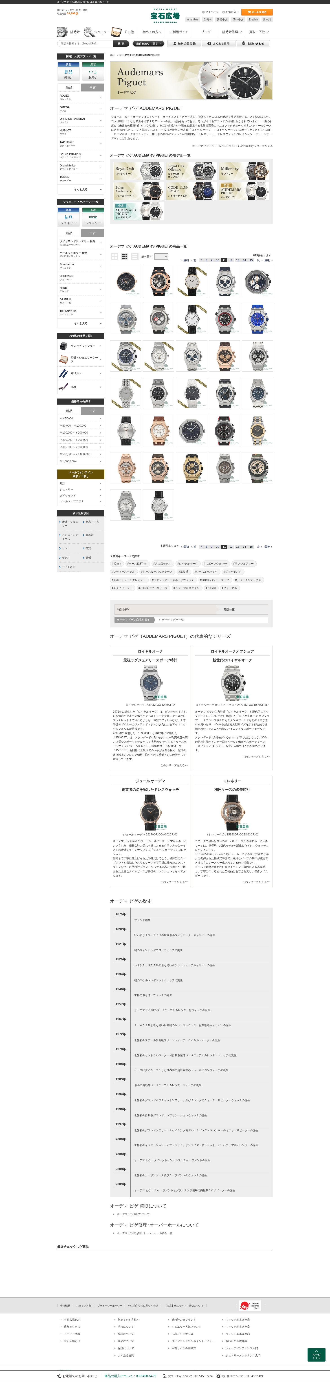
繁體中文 (222, 19)
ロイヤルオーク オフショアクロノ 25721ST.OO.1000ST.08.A (232, 705)
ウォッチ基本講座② (238, 1326)
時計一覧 (229, 609)
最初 (186, 260)
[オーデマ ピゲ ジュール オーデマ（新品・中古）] (138, 191)
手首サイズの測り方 (184, 1348)
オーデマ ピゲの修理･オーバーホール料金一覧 (145, 1233)
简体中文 (238, 19)
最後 (267, 260)
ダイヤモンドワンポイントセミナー (193, 1341)
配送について (126, 1333)
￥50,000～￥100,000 (73, 425)
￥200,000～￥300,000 (74, 439)
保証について (126, 1348)
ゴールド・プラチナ (72, 501)
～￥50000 (66, 418)
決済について (126, 1326)
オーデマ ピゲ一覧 (173, 619)
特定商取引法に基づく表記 (143, 1305)
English (253, 19)
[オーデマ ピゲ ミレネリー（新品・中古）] (244, 171)
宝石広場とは (72, 1341)
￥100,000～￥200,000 (74, 432)
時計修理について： (234, 1376)
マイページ (212, 11)
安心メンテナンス (182, 1333)
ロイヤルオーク (201, 129)
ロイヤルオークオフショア (130, 134)
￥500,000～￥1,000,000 (75, 454)
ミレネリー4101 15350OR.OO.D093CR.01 (232, 834)
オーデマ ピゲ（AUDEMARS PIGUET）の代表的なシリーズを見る (232, 146)
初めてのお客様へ (128, 1319)
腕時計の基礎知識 (236, 1341)
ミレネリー (205, 134)
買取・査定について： (181, 1376)
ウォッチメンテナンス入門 (242, 1348)
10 (217, 260)
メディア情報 (72, 1333)
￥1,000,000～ (68, 461)
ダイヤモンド (68, 495)
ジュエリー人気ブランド (186, 1326)
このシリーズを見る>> (174, 765)
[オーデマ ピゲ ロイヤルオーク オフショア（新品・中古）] (191, 171)
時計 (62, 483)
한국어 (208, 19)
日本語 (267, 19)
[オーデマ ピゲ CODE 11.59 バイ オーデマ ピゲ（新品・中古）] (191, 191)
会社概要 (65, 1305)
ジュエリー (66, 489)
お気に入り (232, 11)
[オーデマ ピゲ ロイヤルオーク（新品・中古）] (138, 171)
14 (244, 260)
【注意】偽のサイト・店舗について (184, 1305)
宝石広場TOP (72, 1319)
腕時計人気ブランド (184, 1319)
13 (237, 260)
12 (231, 260)
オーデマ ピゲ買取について (133, 1214)
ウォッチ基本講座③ (238, 1333)
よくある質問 (126, 1355)
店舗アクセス (72, 1326)
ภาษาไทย (192, 19)
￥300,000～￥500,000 (74, 447)
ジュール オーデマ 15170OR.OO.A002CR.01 (150, 834)
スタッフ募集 (83, 1305)
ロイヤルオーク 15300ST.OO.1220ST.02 (150, 705)
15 (251, 260)
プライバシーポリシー (109, 1305)
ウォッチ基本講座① (238, 1319)
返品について (126, 1341)
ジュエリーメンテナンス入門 (243, 1355)
